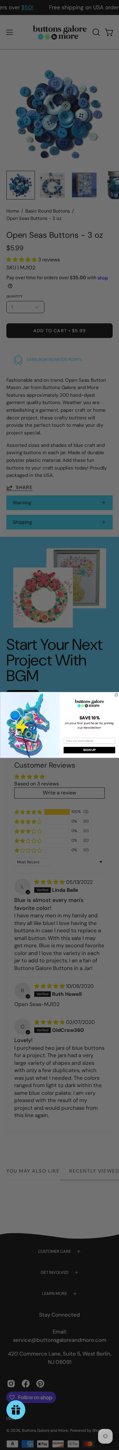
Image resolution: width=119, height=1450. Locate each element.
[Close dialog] (116, 694)
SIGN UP (89, 750)
